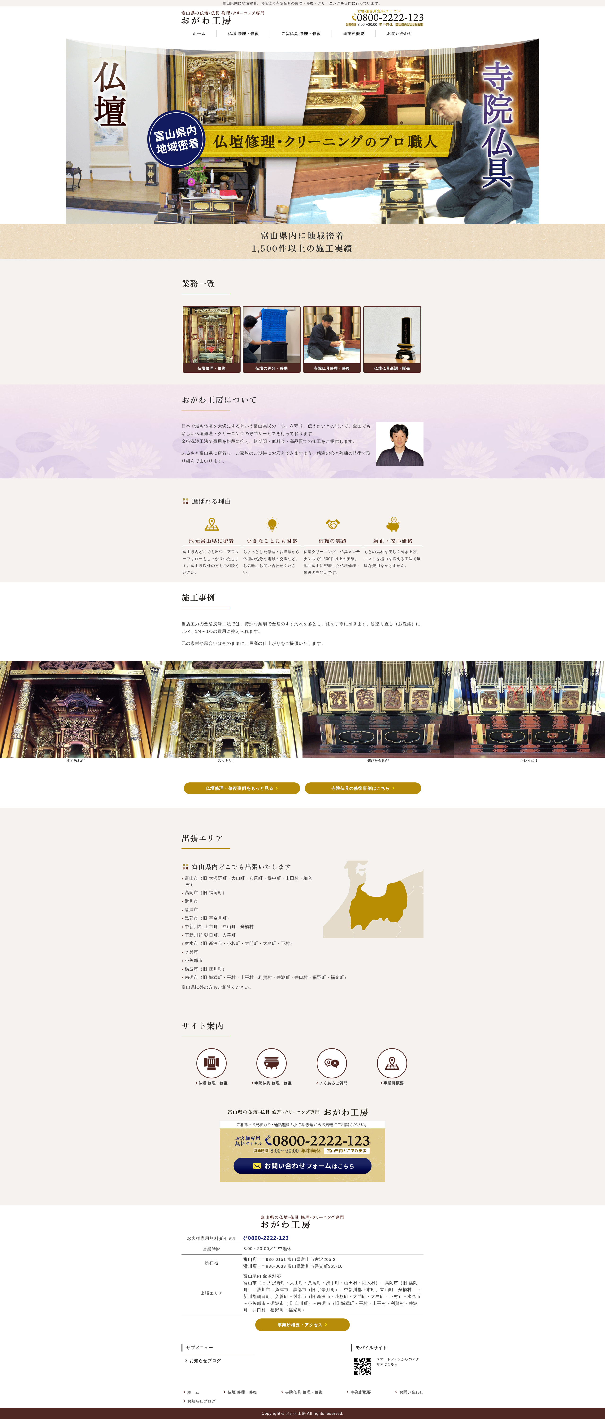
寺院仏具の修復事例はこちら (360, 788)
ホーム (199, 33)
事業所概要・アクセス (300, 1324)
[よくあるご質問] (332, 1063)
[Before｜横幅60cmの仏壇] (75, 753)
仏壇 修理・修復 (243, 33)
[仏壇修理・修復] (212, 335)
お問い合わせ (399, 33)
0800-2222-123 (268, 1238)
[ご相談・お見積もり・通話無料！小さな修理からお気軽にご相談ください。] (302, 1177)
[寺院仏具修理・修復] (332, 335)
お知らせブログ (205, 1360)
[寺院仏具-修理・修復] (211, 1063)
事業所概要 (353, 33)
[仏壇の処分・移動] (272, 335)
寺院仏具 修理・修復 (301, 33)
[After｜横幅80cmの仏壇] (529, 753)
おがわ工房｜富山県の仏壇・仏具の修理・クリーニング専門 (223, 17)
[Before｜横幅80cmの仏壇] (378, 753)
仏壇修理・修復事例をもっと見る (239, 788)
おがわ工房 (296, 1413)
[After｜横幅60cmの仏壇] (226, 753)
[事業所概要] (392, 1063)
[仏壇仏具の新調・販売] (392, 335)
